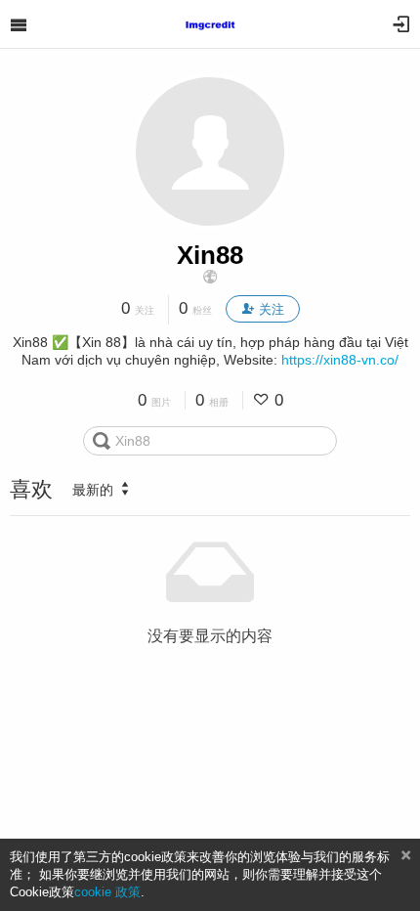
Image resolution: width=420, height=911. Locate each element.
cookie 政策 (107, 892)
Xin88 (210, 255)
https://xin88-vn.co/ (340, 360)
